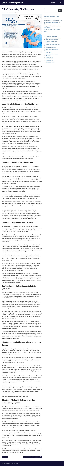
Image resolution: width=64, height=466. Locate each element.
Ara (45, 8)
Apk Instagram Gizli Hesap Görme (53, 38)
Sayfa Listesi (53, 2)
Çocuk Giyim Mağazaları (12, 2)
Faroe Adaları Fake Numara (52, 39)
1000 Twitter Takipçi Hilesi (51, 36)
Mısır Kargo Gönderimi (51, 47)
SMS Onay (48, 55)
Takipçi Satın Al (49, 57)
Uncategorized (15, 12)
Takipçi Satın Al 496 (50, 62)
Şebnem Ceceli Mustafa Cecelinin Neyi (32, 457)
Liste (60, 2)
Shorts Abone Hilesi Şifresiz (52, 54)
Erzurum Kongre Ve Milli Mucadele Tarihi (53, 20)
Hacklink (5, 457)
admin (10, 12)
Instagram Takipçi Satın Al (51, 41)
